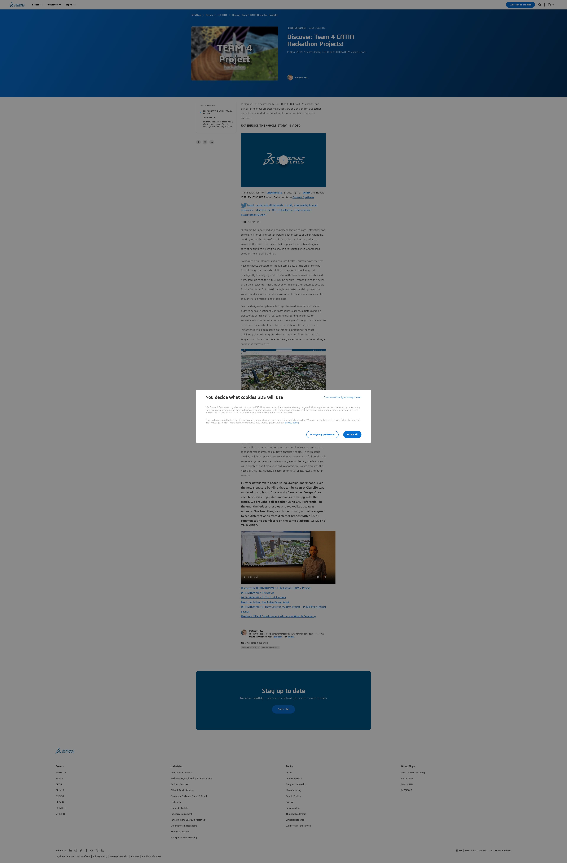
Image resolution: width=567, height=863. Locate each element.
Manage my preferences (322, 434)
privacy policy (292, 423)
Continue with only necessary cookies (342, 397)
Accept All (352, 434)
